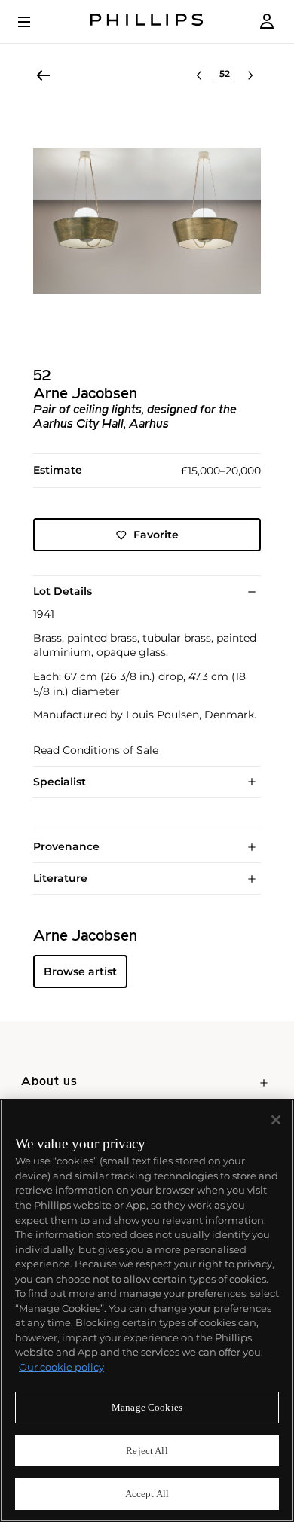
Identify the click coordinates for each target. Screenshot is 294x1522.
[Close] (275, 1119)
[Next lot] (250, 75)
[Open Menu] (34, 21)
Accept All (147, 1493)
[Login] (267, 21)
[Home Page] (147, 21)
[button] (147, 220)
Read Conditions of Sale (95, 750)
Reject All (146, 1450)
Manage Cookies (147, 1407)
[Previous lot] (199, 75)
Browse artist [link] (80, 971)
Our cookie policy (61, 1367)
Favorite (156, 534)
